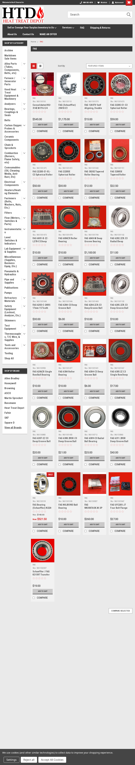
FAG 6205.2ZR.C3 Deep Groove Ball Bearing (119, 307)
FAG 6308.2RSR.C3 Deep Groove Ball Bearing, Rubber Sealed (67, 440)
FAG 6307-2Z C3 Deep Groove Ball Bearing (42, 440)
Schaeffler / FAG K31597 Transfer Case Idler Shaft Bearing (41, 573)
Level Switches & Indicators (10, 240)
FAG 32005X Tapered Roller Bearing (118, 173)
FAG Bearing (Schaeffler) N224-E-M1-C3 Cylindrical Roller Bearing (42, 506)
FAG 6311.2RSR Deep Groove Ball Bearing (119, 440)
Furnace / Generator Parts (10, 81)
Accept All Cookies (52, 760)
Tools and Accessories (11, 347)
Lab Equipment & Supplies (12, 250)
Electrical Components (11, 183)
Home (33, 42)
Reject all (28, 760)
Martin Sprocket (13, 398)
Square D (9, 422)
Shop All (9, 358)
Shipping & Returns (100, 27)
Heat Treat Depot (14, 407)
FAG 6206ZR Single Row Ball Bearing (42, 373)
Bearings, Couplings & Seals (11, 112)
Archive (8, 50)
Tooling (8, 353)
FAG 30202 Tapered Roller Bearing (94, 173)
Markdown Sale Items (10, 57)
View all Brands (13, 427)
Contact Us (28, 34)
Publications (11, 287)
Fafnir (7, 412)
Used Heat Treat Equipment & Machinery (11, 94)
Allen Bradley (11, 378)
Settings (11, 760)
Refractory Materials (10, 299)
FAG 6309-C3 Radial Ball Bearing (94, 440)
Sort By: (61, 66)
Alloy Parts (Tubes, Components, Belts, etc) (11, 68)
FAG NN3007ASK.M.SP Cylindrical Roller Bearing (93, 506)
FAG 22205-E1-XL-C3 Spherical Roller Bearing (43, 173)
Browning (9, 388)
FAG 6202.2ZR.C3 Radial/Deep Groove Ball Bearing (118, 240)
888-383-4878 (88, 2)
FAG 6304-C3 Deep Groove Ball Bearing (93, 373)
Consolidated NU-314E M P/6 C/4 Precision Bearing (42, 107)
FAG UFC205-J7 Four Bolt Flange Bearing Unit (118, 506)
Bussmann (10, 403)
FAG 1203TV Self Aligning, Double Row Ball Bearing (93, 107)
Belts (7, 120)
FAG (41, 42)
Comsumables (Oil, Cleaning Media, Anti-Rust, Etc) (12, 172)
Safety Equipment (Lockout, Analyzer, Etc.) (12, 311)
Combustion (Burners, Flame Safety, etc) (12, 158)
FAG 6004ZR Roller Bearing (67, 240)
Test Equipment (10, 327)
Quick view (43, 93)
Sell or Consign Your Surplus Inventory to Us (30, 27)
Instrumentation (12, 231)
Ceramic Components (11, 138)
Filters (8, 212)
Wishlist (104, 2)
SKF (6, 417)
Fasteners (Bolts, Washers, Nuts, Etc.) (12, 203)
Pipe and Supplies (9, 281)
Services (67, 27)
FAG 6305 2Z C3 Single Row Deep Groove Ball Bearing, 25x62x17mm (119, 373)
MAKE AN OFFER (48, 34)
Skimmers (10, 320)
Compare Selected (120, 611)
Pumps (8, 292)
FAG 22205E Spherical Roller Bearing (66, 173)
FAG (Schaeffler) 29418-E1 (67, 106)
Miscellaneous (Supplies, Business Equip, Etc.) (12, 261)
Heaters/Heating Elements (12, 192)
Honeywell (10, 383)
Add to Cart (42, 125)
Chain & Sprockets (10, 146)
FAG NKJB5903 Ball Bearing (68, 506)
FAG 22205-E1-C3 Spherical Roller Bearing (118, 107)
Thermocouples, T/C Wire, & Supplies (12, 337)
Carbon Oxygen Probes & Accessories (12, 128)
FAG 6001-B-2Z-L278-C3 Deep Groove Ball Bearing (40, 240)
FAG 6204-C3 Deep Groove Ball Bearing (67, 307)
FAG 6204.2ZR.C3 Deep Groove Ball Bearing (93, 307)
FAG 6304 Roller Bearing (66, 373)
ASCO (7, 393)
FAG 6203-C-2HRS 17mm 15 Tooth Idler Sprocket (41, 307)
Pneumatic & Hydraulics (11, 273)
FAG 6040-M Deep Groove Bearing (93, 240)
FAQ (82, 27)
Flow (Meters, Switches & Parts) (12, 221)
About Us (12, 34)
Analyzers (10, 103)
